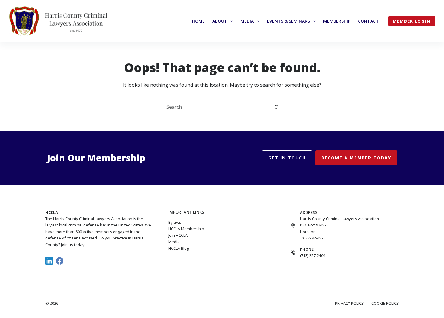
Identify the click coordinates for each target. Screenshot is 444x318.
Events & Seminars (288, 21)
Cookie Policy (385, 303)
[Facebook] (59, 261)
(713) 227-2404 (312, 255)
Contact (368, 21)
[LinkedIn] (49, 261)
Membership (336, 21)
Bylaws (174, 222)
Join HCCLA (178, 235)
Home (198, 21)
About (219, 21)
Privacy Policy (349, 303)
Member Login (411, 21)
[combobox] (216, 107)
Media (247, 21)
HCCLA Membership (186, 228)
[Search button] (276, 107)
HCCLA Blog (178, 248)
